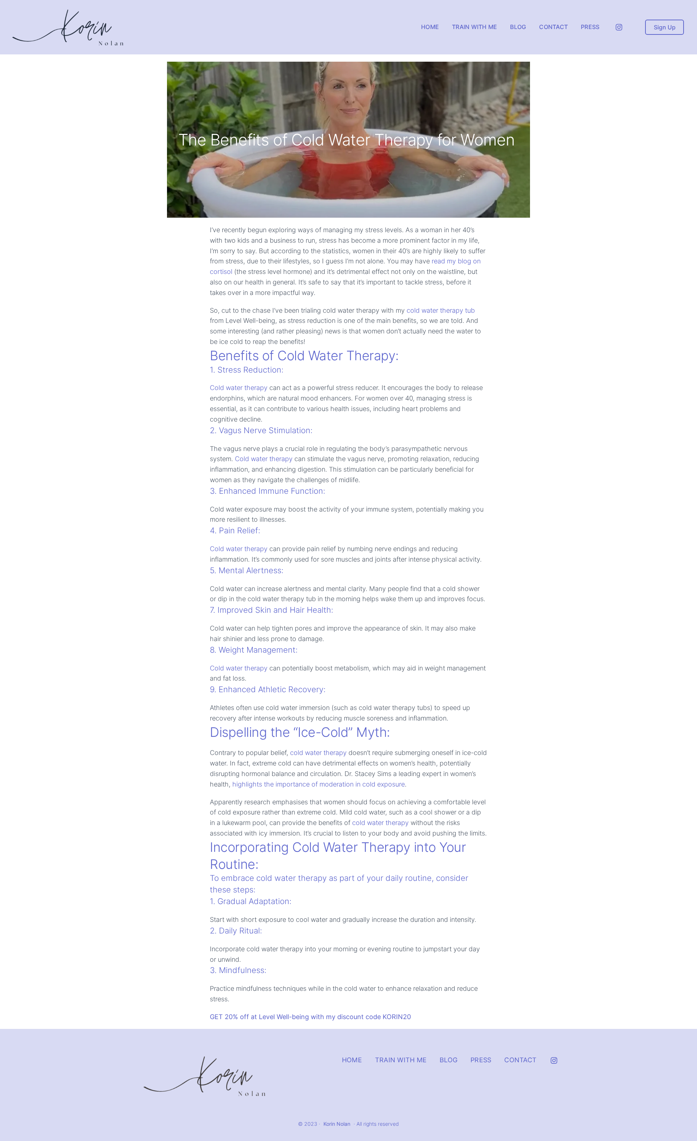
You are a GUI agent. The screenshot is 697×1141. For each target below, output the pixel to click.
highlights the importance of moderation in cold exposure (318, 784)
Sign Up (665, 27)
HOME (352, 1060)
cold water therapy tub (441, 310)
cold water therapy (318, 752)
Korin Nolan (336, 1124)
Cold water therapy (239, 387)
